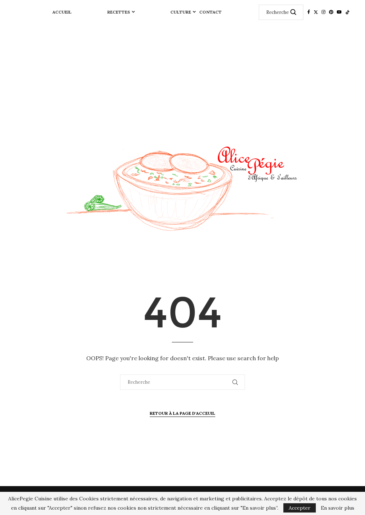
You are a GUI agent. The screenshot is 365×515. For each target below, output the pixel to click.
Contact (210, 12)
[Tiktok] (347, 12)
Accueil (62, 12)
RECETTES (118, 12)
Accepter (299, 508)
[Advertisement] (182, 78)
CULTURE (180, 12)
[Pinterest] (331, 12)
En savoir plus (337, 507)
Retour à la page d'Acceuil (182, 413)
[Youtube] (339, 12)
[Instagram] (323, 12)
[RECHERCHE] (293, 12)
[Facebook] (308, 12)
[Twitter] (315, 12)
